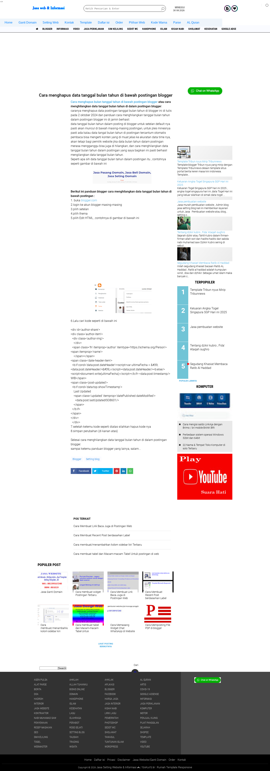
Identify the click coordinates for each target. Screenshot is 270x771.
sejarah (145, 727)
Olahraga (75, 717)
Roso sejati (76, 727)
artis (143, 684)
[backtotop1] (138, 767)
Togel (37, 741)
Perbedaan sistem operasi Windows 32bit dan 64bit (203, 436)
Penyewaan (41, 722)
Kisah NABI (177, 28)
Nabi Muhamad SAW (45, 717)
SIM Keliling (115, 28)
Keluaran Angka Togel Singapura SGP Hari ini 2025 (208, 310)
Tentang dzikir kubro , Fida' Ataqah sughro (201, 232)
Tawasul (110, 737)
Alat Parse (40, 684)
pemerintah (111, 717)
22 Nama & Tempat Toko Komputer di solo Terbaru (204, 446)
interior (39, 703)
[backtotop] (135, 672)
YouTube (145, 746)
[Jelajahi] (266, 5)
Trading (74, 741)
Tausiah (73, 737)
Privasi (111, 759)
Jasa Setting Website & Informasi (116, 767)
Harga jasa (111, 698)
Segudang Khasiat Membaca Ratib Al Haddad (203, 262)
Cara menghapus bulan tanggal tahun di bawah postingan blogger (114, 102)
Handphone (149, 28)
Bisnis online (77, 689)
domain (73, 694)
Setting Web (51, 22)
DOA (36, 694)
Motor (144, 713)
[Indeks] (227, 8)
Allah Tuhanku (78, 684)
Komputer (146, 708)
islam (163, 28)
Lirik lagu (110, 713)
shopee (144, 732)
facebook (110, 694)
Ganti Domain (28, 22)
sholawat (194, 28)
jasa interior (112, 703)
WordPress (111, 746)
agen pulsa (40, 679)
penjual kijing (149, 717)
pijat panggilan (149, 722)
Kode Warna (159, 22)
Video (76, 28)
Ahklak (109, 679)
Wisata (73, 746)
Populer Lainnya (188, 381)
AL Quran (193, 22)
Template (86, 22)
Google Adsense (231, 28)
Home (8, 22)
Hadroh (38, 698)
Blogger (47, 28)
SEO (36, 732)
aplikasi (109, 684)
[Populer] (234, 8)
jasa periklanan (94, 28)
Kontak (69, 22)
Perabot (74, 722)
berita (37, 689)
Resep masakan (43, 727)
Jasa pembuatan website (191, 201)
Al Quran (145, 679)
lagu (72, 713)
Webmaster (40, 746)
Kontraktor (41, 713)
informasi (63, 28)
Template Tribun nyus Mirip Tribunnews (199, 161)
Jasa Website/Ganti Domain (149, 759)
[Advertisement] (135, 62)
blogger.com (89, 200)
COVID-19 (145, 689)
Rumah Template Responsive (174, 767)
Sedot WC (132, 28)
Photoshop (111, 722)
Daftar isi (103, 22)
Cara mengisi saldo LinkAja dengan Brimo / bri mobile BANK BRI (202, 426)
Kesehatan (210, 28)
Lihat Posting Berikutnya (105, 645)
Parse (177, 22)
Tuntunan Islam (114, 741)
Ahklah (73, 679)
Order (119, 22)
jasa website (41, 708)
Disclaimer (124, 759)
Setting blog (93, 459)
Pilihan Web (137, 22)
